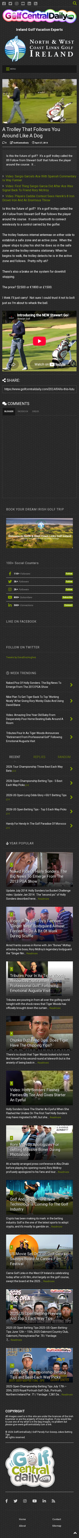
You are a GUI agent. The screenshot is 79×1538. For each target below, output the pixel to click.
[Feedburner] (35, 3)
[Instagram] (16, 3)
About (22, 1526)
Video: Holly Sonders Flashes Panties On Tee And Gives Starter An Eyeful (38, 1095)
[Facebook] (4, 3)
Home (22, 1519)
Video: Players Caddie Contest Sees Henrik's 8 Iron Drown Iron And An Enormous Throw (38, 198)
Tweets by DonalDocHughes (21, 657)
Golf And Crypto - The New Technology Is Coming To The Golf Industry (39, 1204)
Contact (56, 1519)
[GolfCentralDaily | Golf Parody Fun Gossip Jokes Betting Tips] (39, 22)
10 (12, 1365)
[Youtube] (23, 3)
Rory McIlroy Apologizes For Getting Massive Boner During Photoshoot (35, 1149)
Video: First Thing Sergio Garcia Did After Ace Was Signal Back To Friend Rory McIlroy (37, 188)
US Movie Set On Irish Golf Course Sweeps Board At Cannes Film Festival (39, 1259)
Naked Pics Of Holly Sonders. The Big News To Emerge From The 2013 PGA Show (38, 876)
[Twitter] (10, 3)
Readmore (43, 899)
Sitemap (56, 1526)
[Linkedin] (29, 3)
